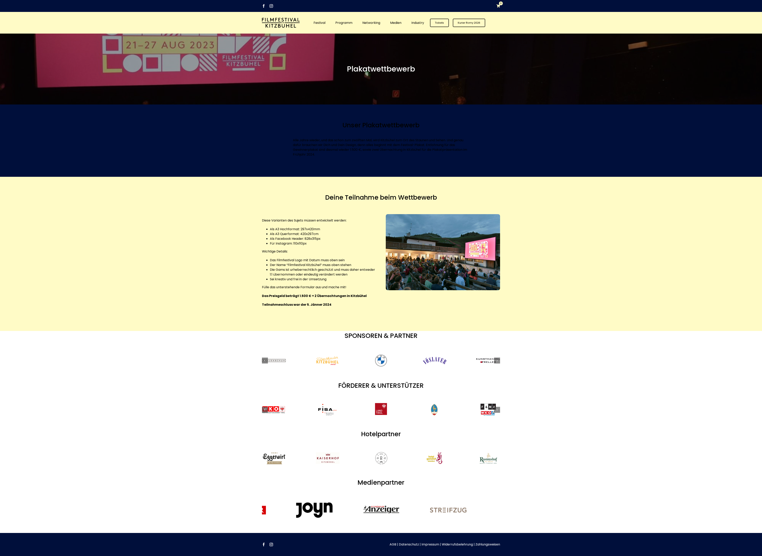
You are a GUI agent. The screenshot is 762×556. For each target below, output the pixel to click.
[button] (265, 361)
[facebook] (264, 6)
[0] (496, 6)
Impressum (430, 544)
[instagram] (271, 6)
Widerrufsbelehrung (457, 544)
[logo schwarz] (281, 19)
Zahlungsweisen (487, 544)
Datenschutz (409, 544)
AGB (393, 544)
